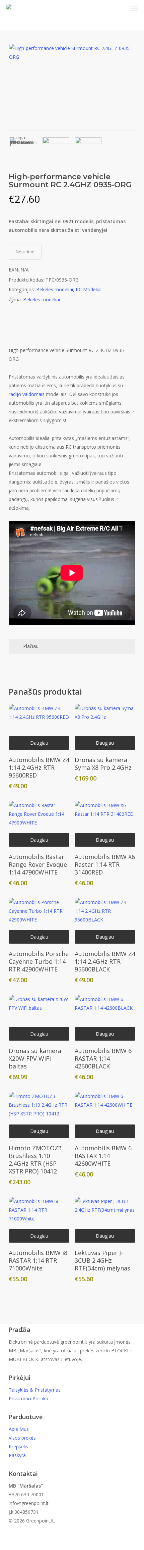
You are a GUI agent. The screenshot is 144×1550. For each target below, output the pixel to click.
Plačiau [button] (31, 646)
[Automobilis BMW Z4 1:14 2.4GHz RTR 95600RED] (39, 727)
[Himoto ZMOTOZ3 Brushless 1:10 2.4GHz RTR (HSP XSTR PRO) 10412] (39, 1115)
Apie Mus (19, 1429)
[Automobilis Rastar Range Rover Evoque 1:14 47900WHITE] (39, 824)
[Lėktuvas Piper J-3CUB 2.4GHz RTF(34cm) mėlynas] (105, 1220)
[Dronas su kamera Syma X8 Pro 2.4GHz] (105, 727)
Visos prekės (22, 1438)
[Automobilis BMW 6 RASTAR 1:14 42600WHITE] (105, 1115)
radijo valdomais (27, 394)
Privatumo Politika (28, 1398)
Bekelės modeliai (54, 289)
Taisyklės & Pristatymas (35, 1390)
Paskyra (17, 1455)
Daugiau (39, 743)
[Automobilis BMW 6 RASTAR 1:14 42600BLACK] (105, 1018)
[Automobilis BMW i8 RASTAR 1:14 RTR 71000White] (39, 1220)
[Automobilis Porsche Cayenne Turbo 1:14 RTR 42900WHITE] (39, 921)
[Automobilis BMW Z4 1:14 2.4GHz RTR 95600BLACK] (105, 921)
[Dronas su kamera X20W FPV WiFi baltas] (39, 1018)
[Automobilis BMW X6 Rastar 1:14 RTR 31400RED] (105, 824)
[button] (134, 8)
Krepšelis (18, 1446)
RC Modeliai (88, 289)
